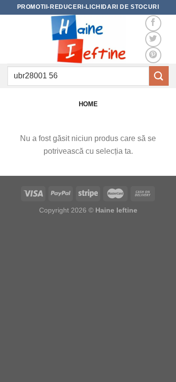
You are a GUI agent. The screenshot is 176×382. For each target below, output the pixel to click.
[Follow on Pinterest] (153, 55)
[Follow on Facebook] (153, 23)
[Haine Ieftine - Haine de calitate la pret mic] (88, 39)
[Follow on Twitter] (153, 39)
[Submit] (159, 75)
